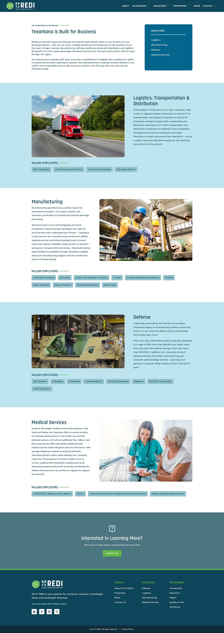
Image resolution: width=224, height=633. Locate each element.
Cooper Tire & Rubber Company (91, 277)
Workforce (175, 607)
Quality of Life (177, 602)
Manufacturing (159, 44)
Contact (208, 6)
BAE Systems (40, 381)
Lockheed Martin (93, 381)
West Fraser (110, 285)
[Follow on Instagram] (49, 611)
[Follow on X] (56, 611)
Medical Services (160, 54)
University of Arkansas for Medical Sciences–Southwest (118, 493)
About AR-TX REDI (123, 588)
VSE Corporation (41, 388)
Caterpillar (57, 381)
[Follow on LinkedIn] (34, 611)
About (125, 6)
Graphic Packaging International (143, 277)
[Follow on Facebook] (41, 611)
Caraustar (65, 277)
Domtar (117, 277)
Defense (155, 50)
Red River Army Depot (160, 381)
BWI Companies (41, 169)
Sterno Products (63, 285)
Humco (80, 493)
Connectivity (176, 588)
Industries (159, 6)
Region (173, 597)
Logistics (156, 40)
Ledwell (169, 277)
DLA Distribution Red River (68, 169)
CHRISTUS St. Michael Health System (52, 493)
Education (175, 593)
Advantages (139, 6)
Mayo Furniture (41, 285)
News (197, 6)
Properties (179, 6)
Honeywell (74, 381)
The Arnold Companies (99, 169)
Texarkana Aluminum (87, 285)
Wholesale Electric (126, 169)
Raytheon (139, 381)
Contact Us (112, 553)
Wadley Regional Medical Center (168, 493)
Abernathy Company (43, 277)
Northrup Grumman (118, 381)
